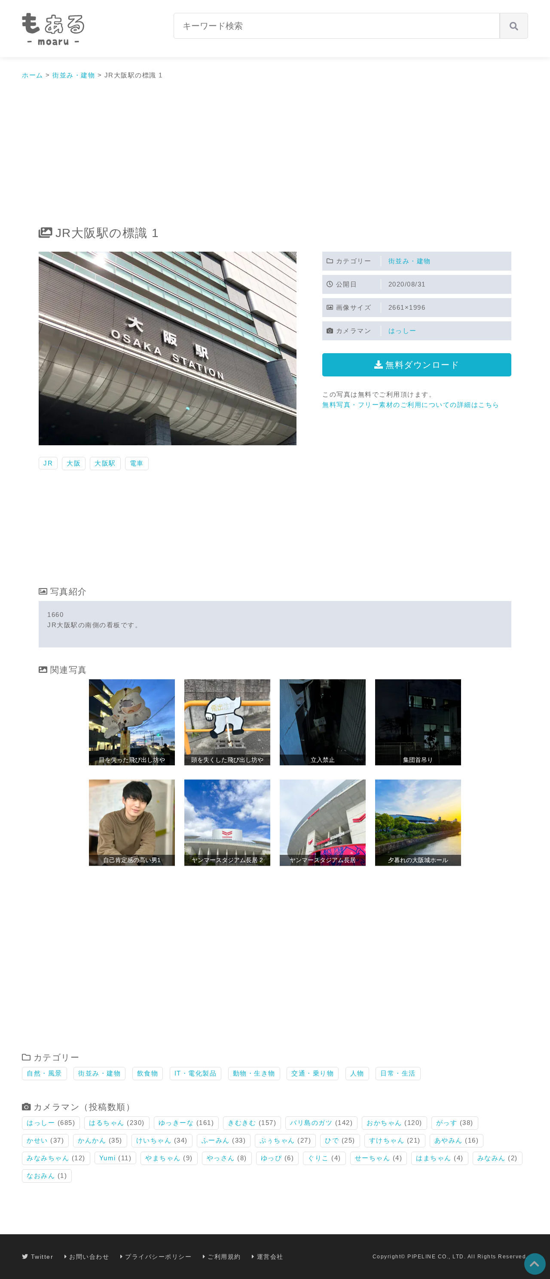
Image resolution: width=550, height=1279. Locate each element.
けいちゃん (154, 1140)
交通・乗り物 (312, 1073)
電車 (137, 463)
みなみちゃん (48, 1158)
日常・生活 (398, 1073)
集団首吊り (418, 759)
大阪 (74, 463)
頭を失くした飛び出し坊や (227, 759)
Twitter (42, 1256)
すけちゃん (387, 1140)
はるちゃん (107, 1122)
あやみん (448, 1140)
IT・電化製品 (195, 1073)
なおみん (41, 1175)
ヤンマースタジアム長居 (323, 860)
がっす (447, 1122)
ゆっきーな (176, 1122)
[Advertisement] (275, 153)
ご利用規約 (224, 1256)
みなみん (491, 1158)
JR (48, 463)
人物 (357, 1073)
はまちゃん (434, 1158)
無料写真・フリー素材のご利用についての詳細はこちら (411, 404)
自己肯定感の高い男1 (132, 860)
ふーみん (216, 1140)
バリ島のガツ (311, 1122)
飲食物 (148, 1073)
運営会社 (270, 1256)
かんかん (92, 1140)
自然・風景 (44, 1073)
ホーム (32, 75)
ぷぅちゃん (277, 1140)
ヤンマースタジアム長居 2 (227, 860)
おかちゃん (384, 1122)
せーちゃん (373, 1158)
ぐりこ (318, 1158)
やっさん (221, 1158)
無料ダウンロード (422, 365)
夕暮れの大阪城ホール (418, 860)
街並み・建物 (73, 75)
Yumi (107, 1158)
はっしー (402, 330)
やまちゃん (163, 1158)
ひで (332, 1140)
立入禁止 (323, 759)
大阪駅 (105, 463)
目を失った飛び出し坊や (132, 759)
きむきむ (242, 1122)
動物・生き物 (254, 1073)
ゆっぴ (271, 1158)
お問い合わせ (89, 1256)
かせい (37, 1140)
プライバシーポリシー (158, 1256)
